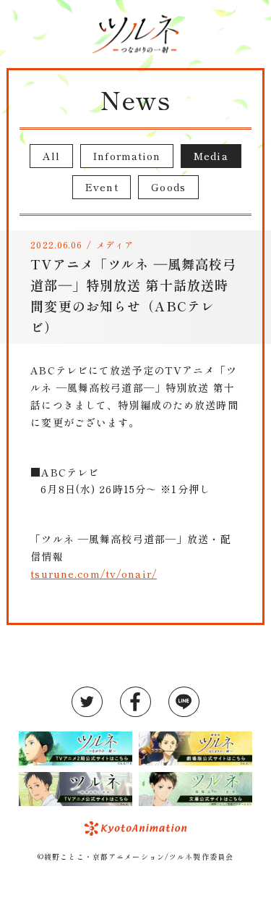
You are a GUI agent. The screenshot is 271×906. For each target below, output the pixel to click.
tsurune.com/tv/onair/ (93, 573)
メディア (115, 244)
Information (126, 155)
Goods (168, 187)
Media (211, 155)
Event (102, 187)
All (51, 155)
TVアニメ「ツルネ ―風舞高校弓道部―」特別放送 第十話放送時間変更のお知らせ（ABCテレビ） (133, 294)
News (135, 98)
